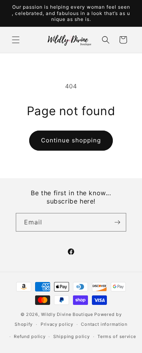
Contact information (104, 324)
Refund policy (29, 336)
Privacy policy (57, 324)
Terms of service (116, 336)
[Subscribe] (117, 222)
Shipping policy (71, 336)
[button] (15, 40)
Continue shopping (71, 140)
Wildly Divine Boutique (67, 314)
